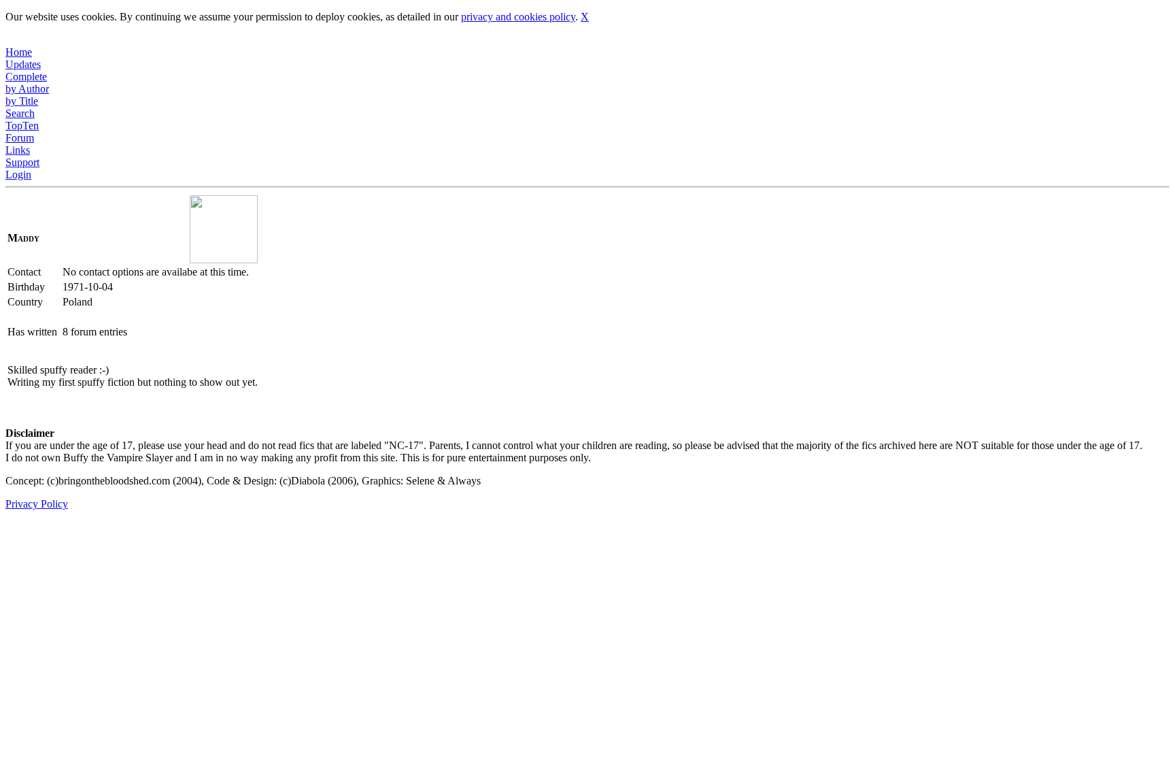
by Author (27, 89)
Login (18, 174)
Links (17, 150)
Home (18, 52)
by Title (21, 101)
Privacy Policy (36, 504)
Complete (26, 76)
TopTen (22, 125)
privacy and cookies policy (518, 16)
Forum (19, 138)
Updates (23, 64)
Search (20, 113)
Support (22, 162)
